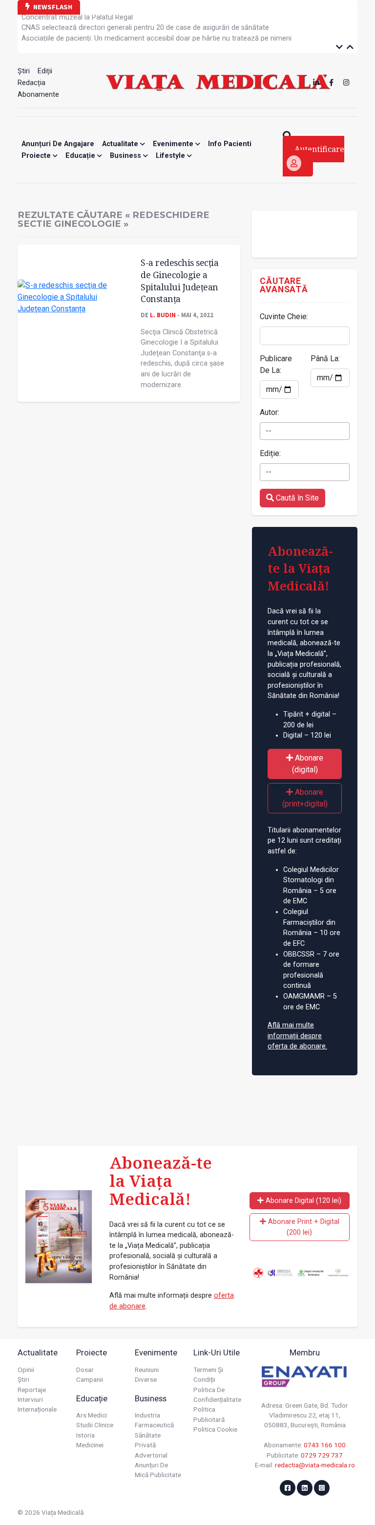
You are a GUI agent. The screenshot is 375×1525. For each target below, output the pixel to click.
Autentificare (319, 149)
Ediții (45, 71)
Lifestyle (171, 156)
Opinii (26, 1369)
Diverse (146, 1379)
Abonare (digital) (308, 763)
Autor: (269, 412)
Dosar (85, 1369)
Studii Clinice (94, 1425)
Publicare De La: (276, 364)
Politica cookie (215, 1429)
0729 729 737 (322, 1455)
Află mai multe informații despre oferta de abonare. (297, 1035)
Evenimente (174, 144)
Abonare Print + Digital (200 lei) (302, 1227)
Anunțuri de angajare (57, 144)
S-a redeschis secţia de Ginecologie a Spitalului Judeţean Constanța (179, 281)
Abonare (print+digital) (305, 797)
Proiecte (37, 156)
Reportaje (32, 1390)
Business (126, 156)
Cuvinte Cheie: (284, 316)
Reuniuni (147, 1369)
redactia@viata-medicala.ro (315, 1465)
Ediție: (270, 453)
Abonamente (38, 94)
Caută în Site (296, 497)
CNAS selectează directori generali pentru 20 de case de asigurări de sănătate (145, 24)
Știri (24, 71)
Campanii (89, 1379)
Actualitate (121, 144)
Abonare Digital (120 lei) (302, 1201)
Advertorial (151, 1455)
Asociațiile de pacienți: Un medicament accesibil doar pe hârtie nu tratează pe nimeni (156, 34)
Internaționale (37, 1409)
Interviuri (30, 1399)
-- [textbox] (268, 431)
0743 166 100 (325, 1445)
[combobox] (305, 431)
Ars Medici (91, 1415)
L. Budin (163, 315)
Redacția (31, 83)
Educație (81, 156)
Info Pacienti (229, 144)
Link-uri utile (216, 1352)
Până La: (325, 358)
